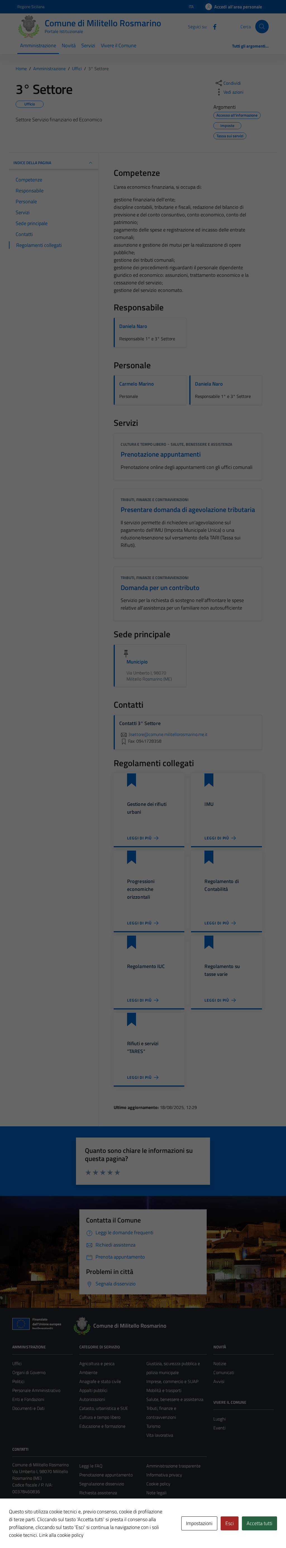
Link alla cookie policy (61, 1535)
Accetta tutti (259, 1523)
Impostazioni (199, 1523)
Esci (229, 1523)
